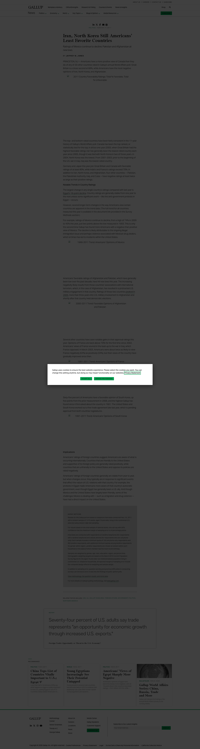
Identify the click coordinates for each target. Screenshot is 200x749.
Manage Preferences (104, 378)
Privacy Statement (132, 373)
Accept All (86, 378)
